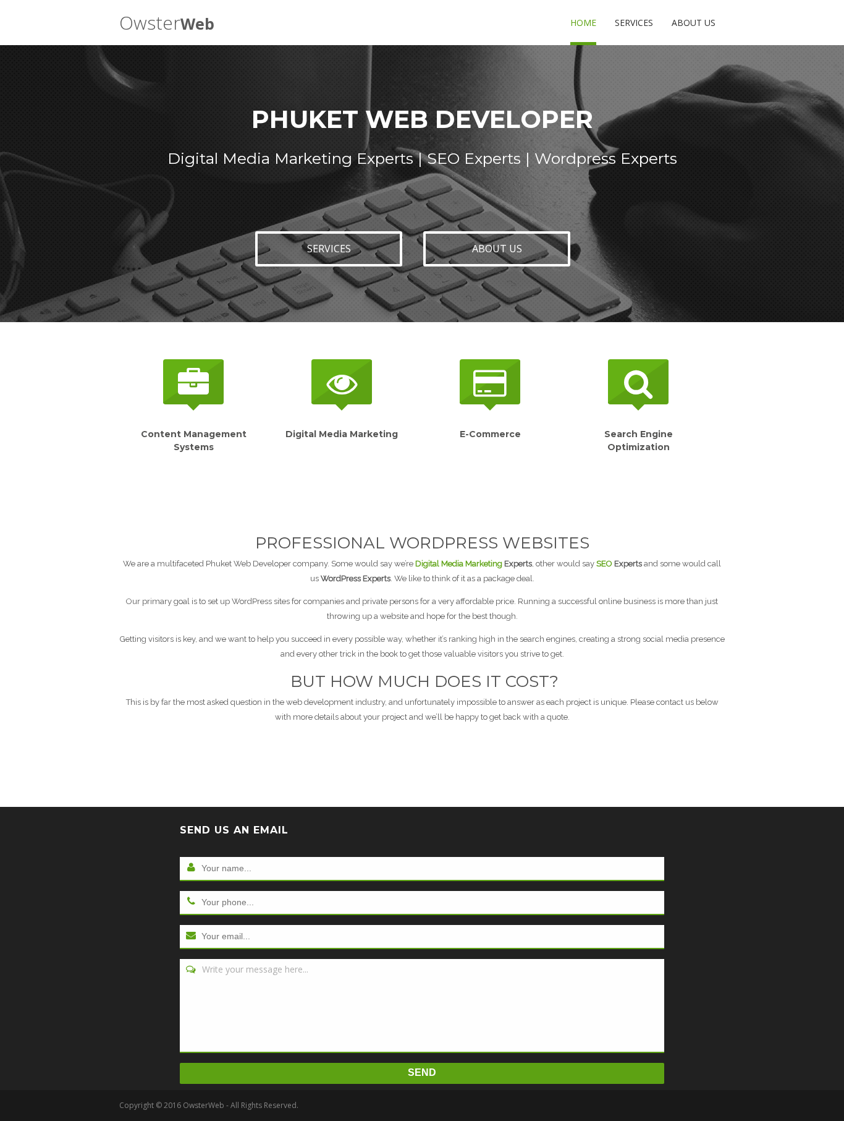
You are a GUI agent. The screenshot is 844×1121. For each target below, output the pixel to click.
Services (634, 22)
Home (583, 22)
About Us (693, 22)
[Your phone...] (191, 902)
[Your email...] (191, 936)
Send (422, 1072)
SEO (605, 563)
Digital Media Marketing (459, 563)
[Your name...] (191, 868)
